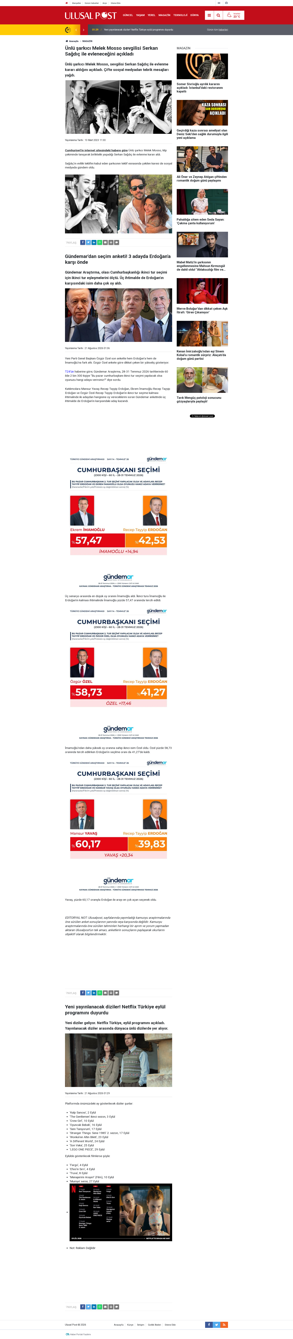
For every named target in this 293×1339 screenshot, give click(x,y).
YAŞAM (140, 15)
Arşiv (105, 3)
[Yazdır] (111, 242)
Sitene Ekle (115, 3)
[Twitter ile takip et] (216, 1325)
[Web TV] (219, 3)
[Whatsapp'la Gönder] (99, 242)
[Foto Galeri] (226, 3)
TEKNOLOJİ (180, 15)
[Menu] (209, 15)
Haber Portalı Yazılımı (80, 1334)
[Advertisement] (118, 429)
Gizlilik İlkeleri (154, 1325)
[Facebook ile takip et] (209, 1325)
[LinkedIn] (94, 242)
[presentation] (76, 30)
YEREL (152, 15)
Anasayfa (118, 1325)
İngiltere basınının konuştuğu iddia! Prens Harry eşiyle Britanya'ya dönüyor (143, 29)
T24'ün (69, 371)
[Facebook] (82, 242)
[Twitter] (88, 242)
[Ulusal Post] (91, 15)
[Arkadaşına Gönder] (105, 242)
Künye (130, 1325)
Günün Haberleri (92, 3)
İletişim (140, 1325)
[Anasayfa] (66, 3)
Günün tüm (217, 29)
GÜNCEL (128, 15)
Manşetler (76, 3)
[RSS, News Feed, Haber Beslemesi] (224, 1325)
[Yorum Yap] (116, 242)
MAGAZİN (164, 15)
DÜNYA (194, 15)
